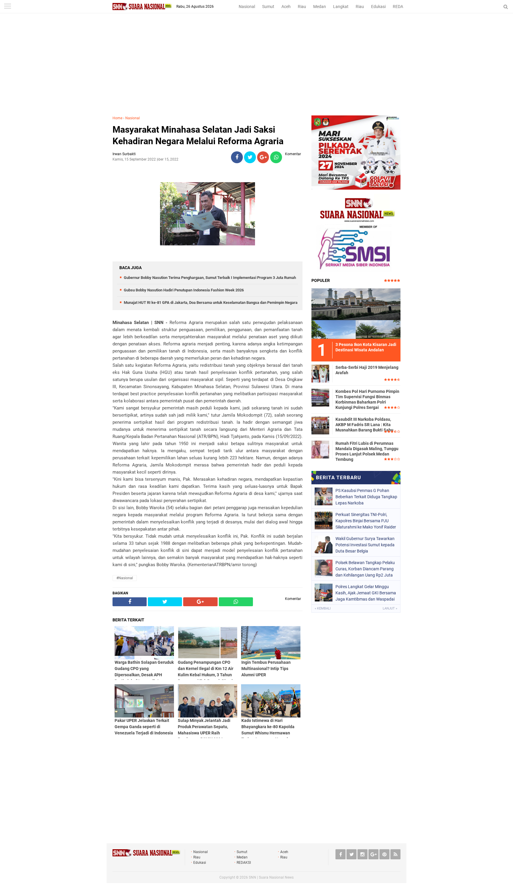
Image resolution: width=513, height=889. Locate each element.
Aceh (286, 6)
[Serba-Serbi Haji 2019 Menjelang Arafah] (320, 373)
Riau (302, 6)
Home (117, 118)
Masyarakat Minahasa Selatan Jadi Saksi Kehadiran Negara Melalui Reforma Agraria (198, 135)
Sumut (268, 6)
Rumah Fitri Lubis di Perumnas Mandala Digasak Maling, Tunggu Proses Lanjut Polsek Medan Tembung (366, 451)
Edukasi (378, 6)
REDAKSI (401, 6)
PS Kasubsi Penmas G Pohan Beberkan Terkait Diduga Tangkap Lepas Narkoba (366, 496)
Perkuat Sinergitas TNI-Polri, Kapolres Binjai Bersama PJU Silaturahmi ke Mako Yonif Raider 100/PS (365, 520)
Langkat (341, 6)
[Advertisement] (256, 70)
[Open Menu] (7, 6)
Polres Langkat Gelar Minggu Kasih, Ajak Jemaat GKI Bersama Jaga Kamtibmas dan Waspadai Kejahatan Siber (365, 592)
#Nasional (124, 578)
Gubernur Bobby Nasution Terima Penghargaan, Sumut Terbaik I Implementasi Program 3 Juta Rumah (210, 277)
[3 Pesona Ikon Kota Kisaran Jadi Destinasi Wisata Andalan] (355, 312)
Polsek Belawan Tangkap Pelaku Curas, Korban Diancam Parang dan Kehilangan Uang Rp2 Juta (365, 568)
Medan (319, 6)
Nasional (247, 6)
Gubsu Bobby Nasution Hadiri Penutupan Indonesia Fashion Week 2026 (184, 290)
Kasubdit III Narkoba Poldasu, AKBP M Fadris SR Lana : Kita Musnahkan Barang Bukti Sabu (364, 424)
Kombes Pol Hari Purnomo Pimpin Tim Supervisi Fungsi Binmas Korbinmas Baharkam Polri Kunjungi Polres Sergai (367, 399)
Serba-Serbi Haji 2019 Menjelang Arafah (366, 370)
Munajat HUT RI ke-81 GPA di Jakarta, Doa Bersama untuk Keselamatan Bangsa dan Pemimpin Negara (210, 302)
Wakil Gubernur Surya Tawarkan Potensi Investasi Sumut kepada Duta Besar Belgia (365, 544)
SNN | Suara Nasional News (271, 877)
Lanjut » (390, 608)
